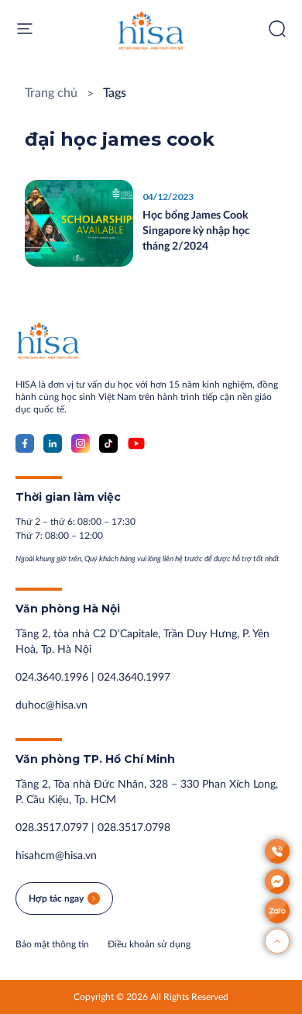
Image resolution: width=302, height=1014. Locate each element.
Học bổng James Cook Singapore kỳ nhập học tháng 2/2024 (196, 231)
